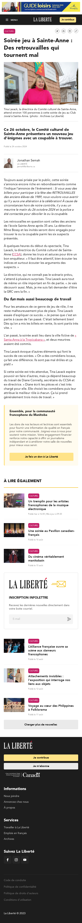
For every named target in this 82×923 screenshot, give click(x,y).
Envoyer (66, 619)
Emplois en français (15, 833)
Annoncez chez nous (16, 802)
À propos (9, 807)
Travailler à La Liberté (16, 827)
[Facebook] (7, 863)
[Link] (76, 31)
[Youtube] (25, 863)
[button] (7, 19)
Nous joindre (11, 796)
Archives (9, 839)
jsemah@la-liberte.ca (26, 167)
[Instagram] (16, 863)
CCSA (17, 254)
